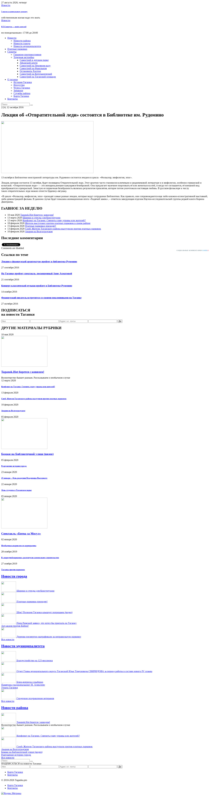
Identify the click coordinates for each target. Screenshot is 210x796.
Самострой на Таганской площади (38, 76)
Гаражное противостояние (27, 54)
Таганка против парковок (13, 569)
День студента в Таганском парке (16, 490)
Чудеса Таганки (22, 87)
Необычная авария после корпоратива (18, 545)
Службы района (22, 93)
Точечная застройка (24, 57)
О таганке (12, 79)
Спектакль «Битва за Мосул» (21, 533)
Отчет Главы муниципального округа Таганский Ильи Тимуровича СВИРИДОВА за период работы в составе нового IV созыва (84, 671)
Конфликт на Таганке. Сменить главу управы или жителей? (54, 220)
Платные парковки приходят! (40, 226)
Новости (5, 5)
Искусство (19, 85)
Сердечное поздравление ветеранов (35, 698)
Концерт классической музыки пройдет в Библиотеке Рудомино (36, 285)
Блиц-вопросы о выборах (30, 682)
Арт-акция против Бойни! (15, 626)
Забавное (18, 90)
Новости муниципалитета (27, 46)
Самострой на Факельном (33, 68)
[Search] (31, 105)
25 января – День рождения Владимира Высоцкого (24, 478)
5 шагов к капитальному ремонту (14, 11)
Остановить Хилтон (30, 71)
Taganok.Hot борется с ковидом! (37, 215)
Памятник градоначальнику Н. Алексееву (23, 685)
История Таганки (23, 82)
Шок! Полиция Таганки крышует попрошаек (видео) (44, 612)
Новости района (22, 40)
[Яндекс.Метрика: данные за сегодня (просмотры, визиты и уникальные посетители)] (11, 793)
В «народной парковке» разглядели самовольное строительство (30, 557)
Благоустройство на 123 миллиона (35, 660)
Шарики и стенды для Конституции (41, 217)
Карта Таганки (21, 96)
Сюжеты (11, 51)
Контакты (12, 99)
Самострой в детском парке (34, 60)
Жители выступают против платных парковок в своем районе (57, 223)
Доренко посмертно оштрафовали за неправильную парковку (49, 636)
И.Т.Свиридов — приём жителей (13, 27)
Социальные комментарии (192, 250)
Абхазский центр (29, 63)
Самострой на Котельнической (36, 74)
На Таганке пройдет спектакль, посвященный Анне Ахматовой (36, 273)
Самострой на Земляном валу (35, 65)
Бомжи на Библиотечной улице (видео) (27, 454)
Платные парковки (17, 49)
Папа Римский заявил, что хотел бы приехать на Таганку (47, 623)
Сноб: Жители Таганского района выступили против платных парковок (63, 228)
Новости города (22, 43)
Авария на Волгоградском (39, 231)
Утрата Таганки (9, 687)
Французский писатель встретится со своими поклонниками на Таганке (41, 297)
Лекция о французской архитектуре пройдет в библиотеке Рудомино (39, 261)
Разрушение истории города (14, 466)
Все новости (7, 639)
